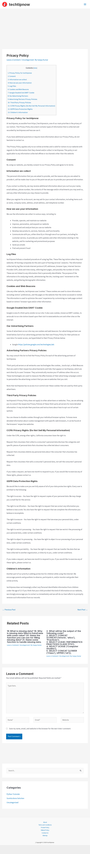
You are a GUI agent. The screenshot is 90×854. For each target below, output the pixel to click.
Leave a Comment (14, 60)
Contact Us (45, 833)
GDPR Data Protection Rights (20, 109)
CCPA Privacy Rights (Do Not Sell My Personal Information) (31, 106)
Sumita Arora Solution (15, 798)
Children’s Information (18, 112)
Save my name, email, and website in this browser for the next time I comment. (40, 728)
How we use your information (20, 83)
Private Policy (45, 827)
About (45, 822)
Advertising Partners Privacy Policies (22, 99)
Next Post (82, 609)
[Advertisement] (45, 25)
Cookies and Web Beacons (18, 89)
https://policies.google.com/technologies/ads (36, 344)
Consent (12, 76)
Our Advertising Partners (18, 96)
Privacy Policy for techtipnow (20, 73)
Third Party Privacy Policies (19, 102)
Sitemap (45, 835)
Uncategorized (28, 60)
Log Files (12, 86)
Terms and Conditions (45, 825)
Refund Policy (45, 830)
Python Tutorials (13, 794)
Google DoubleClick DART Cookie (21, 93)
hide (35, 68)
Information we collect (17, 79)
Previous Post (8, 609)
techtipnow (19, 4)
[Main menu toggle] (85, 4)
